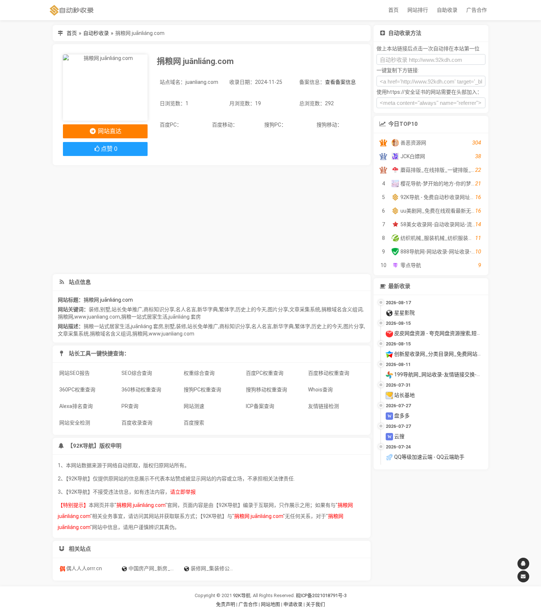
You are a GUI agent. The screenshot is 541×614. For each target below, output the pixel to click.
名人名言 (186, 309)
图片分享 (278, 309)
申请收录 (293, 604)
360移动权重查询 (141, 390)
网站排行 (417, 10)
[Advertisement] (212, 219)
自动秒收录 (96, 33)
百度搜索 (194, 423)
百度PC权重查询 (264, 373)
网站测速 (194, 406)
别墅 (105, 309)
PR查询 (129, 406)
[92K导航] (72, 10)
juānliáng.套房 (185, 317)
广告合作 (476, 10)
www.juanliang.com (97, 317)
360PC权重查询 (77, 390)
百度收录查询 (136, 423)
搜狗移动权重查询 (266, 390)
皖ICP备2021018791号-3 (321, 595)
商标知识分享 (159, 309)
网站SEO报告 (74, 373)
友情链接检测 (323, 406)
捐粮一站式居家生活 (144, 317)
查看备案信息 (340, 82)
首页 (393, 10)
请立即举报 (183, 492)
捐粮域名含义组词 (342, 309)
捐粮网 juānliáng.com (108, 300)
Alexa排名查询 (76, 406)
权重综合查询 (199, 373)
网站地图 (271, 604)
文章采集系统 (304, 309)
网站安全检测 (74, 423)
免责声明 (225, 604)
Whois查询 (320, 390)
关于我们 (315, 604)
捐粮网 (65, 317)
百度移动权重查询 (328, 373)
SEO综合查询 (136, 373)
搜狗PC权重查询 (202, 390)
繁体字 (226, 309)
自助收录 (447, 10)
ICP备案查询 (260, 406)
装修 (94, 309)
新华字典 (207, 309)
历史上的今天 (251, 309)
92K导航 (242, 595)
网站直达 (108, 131)
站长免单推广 (127, 309)
